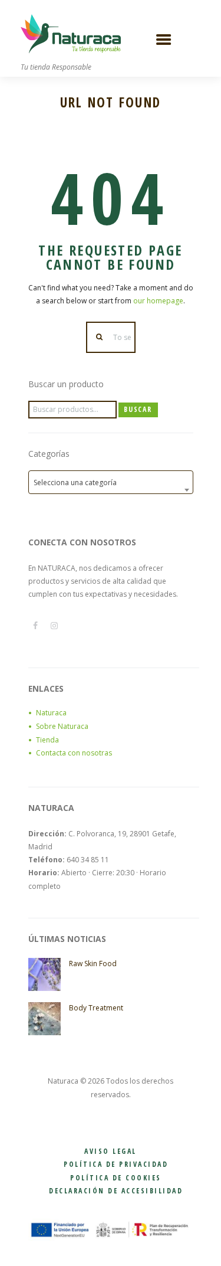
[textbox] (111, 483)
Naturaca (51, 713)
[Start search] (100, 337)
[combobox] (110, 482)
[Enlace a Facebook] (35, 626)
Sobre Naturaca (62, 726)
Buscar (138, 409)
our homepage (158, 301)
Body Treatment (96, 1008)
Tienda (47, 740)
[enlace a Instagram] (54, 626)
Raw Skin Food (93, 964)
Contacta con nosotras (74, 753)
